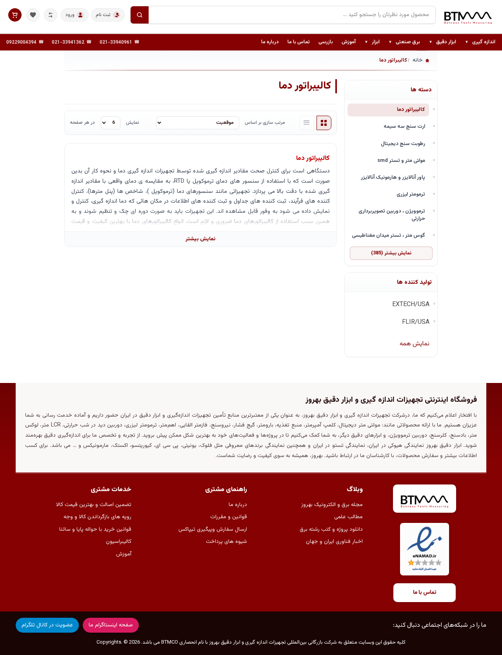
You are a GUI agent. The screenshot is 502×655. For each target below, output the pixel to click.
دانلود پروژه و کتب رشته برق (331, 529)
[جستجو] (140, 15)
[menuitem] (480, 42)
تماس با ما (298, 42)
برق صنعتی (404, 42)
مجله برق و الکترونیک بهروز (332, 505)
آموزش (349, 42)
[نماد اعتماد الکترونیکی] (424, 549)
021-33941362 (68, 42)
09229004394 (21, 42)
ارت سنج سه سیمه (404, 126)
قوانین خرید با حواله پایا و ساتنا (95, 529)
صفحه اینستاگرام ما (111, 625)
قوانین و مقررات (228, 517)
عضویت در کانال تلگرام (47, 625)
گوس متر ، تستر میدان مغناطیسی (388, 235)
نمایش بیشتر (200, 239)
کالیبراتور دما (411, 109)
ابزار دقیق (442, 42)
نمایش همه (414, 344)
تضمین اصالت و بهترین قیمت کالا (93, 505)
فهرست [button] (306, 123)
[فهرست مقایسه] (50, 15)
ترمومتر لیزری (411, 194)
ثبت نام (103, 15)
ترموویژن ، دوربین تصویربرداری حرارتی (391, 215)
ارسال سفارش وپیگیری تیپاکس (212, 529)
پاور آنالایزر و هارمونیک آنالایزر (393, 177)
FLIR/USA (415, 322)
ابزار (372, 42)
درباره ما (270, 42)
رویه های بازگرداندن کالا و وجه (97, 517)
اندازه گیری (480, 42)
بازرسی (325, 42)
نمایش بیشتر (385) (391, 253)
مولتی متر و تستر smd (401, 160)
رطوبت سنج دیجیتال (403, 144)
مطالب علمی (348, 517)
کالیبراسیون (118, 541)
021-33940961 (116, 42)
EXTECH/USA (410, 305)
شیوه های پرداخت (226, 541)
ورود (70, 15)
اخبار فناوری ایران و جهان (334, 541)
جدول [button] (323, 123)
